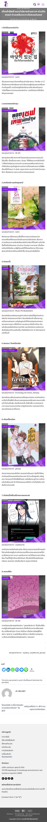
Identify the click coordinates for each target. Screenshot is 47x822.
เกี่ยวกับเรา (10, 814)
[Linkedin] (8, 670)
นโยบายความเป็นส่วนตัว (33, 814)
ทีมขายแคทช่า (7, 756)
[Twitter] (4, 670)
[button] (35, 4)
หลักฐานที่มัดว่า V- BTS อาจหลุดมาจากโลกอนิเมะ (34, 708)
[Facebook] (17, 670)
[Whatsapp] (13, 670)
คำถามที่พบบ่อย (19, 814)
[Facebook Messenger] (22, 670)
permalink (5, 682)
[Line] (26, 670)
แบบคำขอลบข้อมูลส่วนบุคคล (23, 816)
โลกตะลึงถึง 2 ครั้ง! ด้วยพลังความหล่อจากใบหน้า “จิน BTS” (12, 708)
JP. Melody (33, 19)
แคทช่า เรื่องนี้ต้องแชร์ (23, 8)
